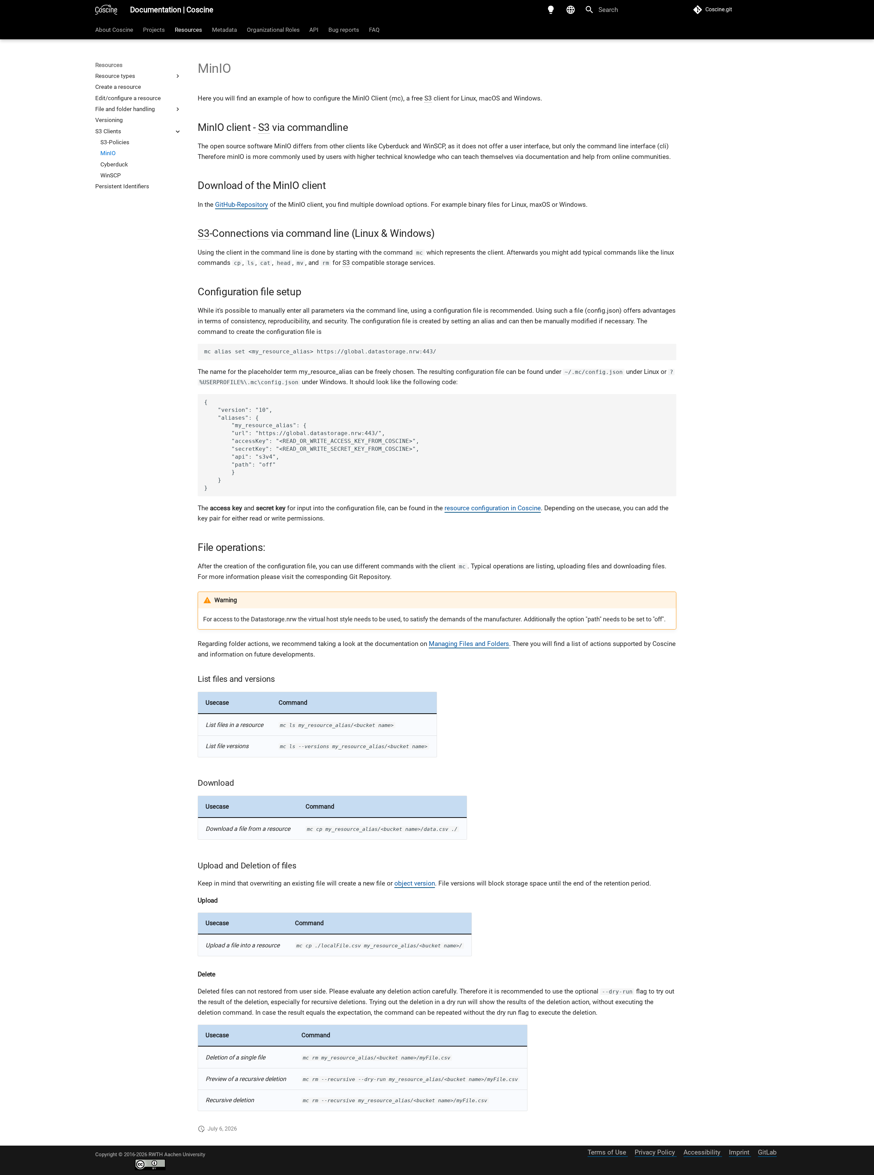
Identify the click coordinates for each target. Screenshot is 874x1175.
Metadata (224, 29)
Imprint (740, 1152)
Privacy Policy (656, 1152)
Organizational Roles (272, 29)
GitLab (767, 1152)
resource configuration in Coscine (493, 508)
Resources (188, 29)
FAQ (374, 29)
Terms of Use (608, 1152)
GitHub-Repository (241, 204)
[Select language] (570, 10)
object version (414, 883)
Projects (154, 29)
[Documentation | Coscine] (106, 10)
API (314, 29)
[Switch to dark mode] (551, 10)
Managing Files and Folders (469, 644)
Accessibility (702, 1152)
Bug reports (343, 29)
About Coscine (114, 29)
